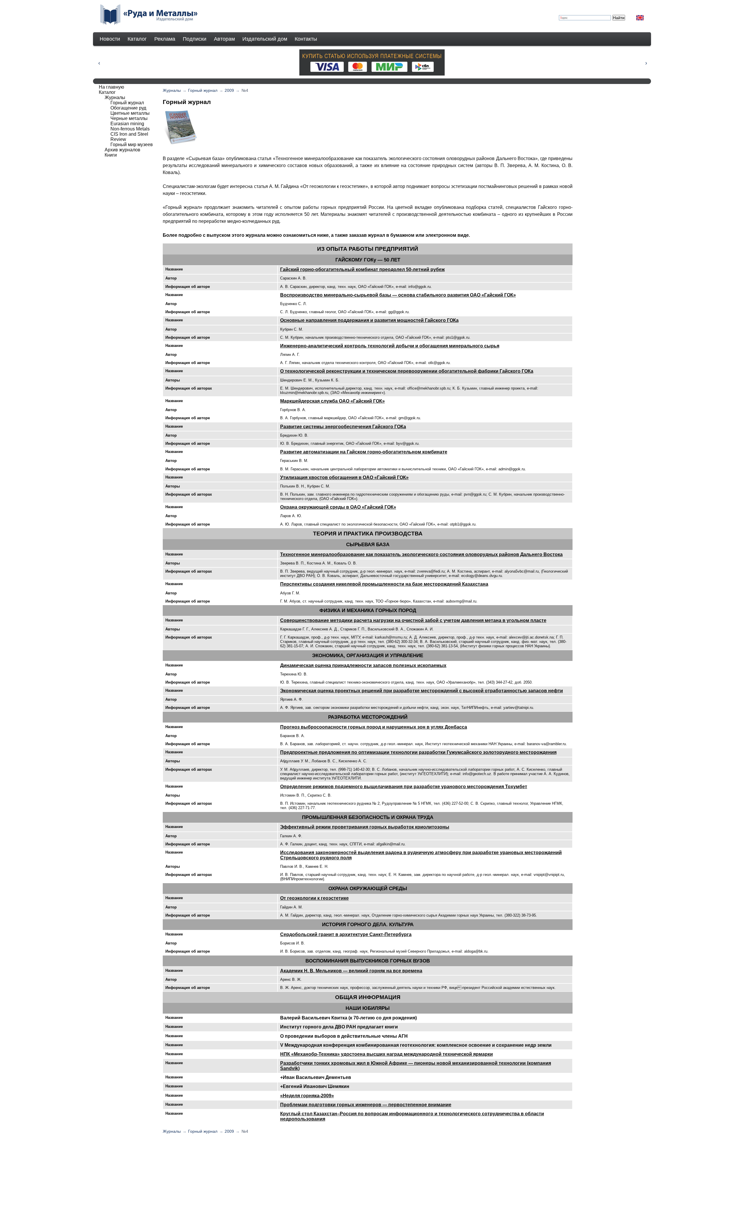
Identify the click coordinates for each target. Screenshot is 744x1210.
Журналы (172, 90)
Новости (110, 39)
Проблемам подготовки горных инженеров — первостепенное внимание (365, 1104)
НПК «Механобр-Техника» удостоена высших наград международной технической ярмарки (386, 1054)
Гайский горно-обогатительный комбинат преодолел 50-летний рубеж (362, 269)
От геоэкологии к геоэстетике (314, 898)
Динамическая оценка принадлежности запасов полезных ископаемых (363, 665)
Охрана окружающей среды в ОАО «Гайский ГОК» (338, 507)
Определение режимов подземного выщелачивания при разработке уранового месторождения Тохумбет (403, 786)
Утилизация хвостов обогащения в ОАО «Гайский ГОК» (344, 477)
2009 (229, 90)
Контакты (306, 39)
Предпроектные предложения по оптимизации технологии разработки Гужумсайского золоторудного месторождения (418, 752)
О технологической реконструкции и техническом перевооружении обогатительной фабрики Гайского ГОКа (406, 371)
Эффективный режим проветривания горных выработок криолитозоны (364, 826)
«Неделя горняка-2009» (307, 1095)
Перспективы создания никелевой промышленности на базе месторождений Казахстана (384, 584)
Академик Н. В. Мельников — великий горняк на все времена (351, 970)
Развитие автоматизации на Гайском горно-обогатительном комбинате (363, 451)
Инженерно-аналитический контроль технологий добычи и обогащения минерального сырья (389, 345)
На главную (111, 87)
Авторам (224, 39)
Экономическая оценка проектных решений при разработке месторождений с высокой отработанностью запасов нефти (421, 690)
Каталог (137, 39)
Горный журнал (202, 90)
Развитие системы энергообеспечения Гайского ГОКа (343, 426)
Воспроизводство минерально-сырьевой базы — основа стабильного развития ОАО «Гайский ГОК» (398, 295)
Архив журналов (122, 149)
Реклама (164, 39)
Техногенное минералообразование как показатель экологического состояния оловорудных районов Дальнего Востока (421, 554)
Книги (111, 155)
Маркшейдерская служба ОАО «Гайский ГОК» (332, 401)
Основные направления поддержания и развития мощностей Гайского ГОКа (369, 320)
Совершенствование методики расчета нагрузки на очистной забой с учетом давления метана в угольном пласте (413, 620)
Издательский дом (264, 39)
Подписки (194, 39)
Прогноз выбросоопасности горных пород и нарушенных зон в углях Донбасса (373, 727)
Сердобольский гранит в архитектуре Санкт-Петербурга (346, 934)
